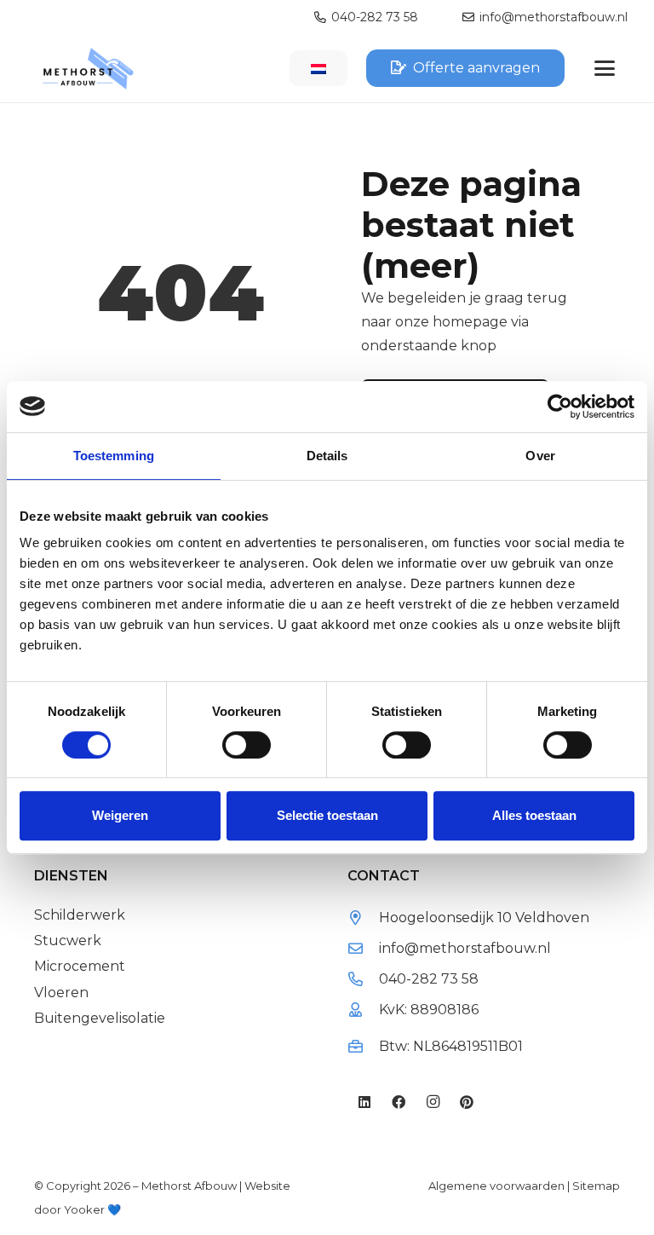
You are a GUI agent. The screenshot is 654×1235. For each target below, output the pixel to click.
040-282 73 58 (429, 979)
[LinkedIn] (364, 1102)
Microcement (79, 966)
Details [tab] (327, 455)
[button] (604, 68)
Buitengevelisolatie (99, 1018)
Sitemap (596, 1185)
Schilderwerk (79, 915)
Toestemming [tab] (113, 455)
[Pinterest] (467, 1102)
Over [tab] (539, 455)
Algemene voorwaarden (496, 1185)
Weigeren (120, 815)
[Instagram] (433, 1102)
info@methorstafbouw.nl (465, 948)
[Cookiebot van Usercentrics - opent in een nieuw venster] (559, 406)
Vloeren (61, 992)
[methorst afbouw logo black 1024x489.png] (88, 68)
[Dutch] (318, 70)
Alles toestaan (534, 815)
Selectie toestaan (327, 815)
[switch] (246, 745)
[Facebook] (399, 1102)
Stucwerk (67, 940)
